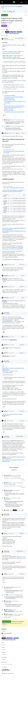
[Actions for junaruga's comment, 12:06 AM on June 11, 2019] (26, 337)
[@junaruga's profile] (2, 38)
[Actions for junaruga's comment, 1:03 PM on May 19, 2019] (26, 133)
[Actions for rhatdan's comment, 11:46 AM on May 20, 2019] (26, 287)
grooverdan (6, 312)
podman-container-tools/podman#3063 (11, 53)
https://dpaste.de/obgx (7, 372)
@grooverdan (13, 339)
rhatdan (5, 264)
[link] (7, 120)
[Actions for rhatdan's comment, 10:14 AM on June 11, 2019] (26, 345)
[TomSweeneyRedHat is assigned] (7, 29)
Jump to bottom (4, 35)
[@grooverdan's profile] (2, 313)
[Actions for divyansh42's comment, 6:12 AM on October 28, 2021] (26, 514)
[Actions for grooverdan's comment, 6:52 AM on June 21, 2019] (26, 361)
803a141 (23, 487)
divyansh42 (6, 514)
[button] (24, 62)
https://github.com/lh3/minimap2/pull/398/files (12, 248)
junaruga (6, 38)
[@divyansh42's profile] (2, 515)
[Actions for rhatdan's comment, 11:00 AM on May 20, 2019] (26, 265)
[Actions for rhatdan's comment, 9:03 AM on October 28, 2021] (26, 533)
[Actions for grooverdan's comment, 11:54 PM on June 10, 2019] (26, 313)
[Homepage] (14, 2)
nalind (5, 420)
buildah (20, 6)
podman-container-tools (10, 6)
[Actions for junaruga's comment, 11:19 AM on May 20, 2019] (26, 276)
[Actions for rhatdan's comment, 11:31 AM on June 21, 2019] (26, 411)
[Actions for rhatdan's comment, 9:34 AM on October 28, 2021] (26, 574)
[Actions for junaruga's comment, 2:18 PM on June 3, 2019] (26, 298)
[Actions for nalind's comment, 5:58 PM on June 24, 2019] (26, 421)
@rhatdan (4, 278)
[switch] (4, 115)
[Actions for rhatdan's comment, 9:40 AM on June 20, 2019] (26, 353)
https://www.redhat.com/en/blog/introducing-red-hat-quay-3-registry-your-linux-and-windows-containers (14, 107)
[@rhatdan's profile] (2, 264)
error (15, 558)
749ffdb (23, 480)
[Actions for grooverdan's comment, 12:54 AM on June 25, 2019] (26, 436)
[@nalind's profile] (2, 421)
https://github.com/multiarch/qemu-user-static (14, 111)
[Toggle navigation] (2, 2)
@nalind (4, 415)
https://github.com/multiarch (16, 190)
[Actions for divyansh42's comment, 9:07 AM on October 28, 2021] (26, 551)
